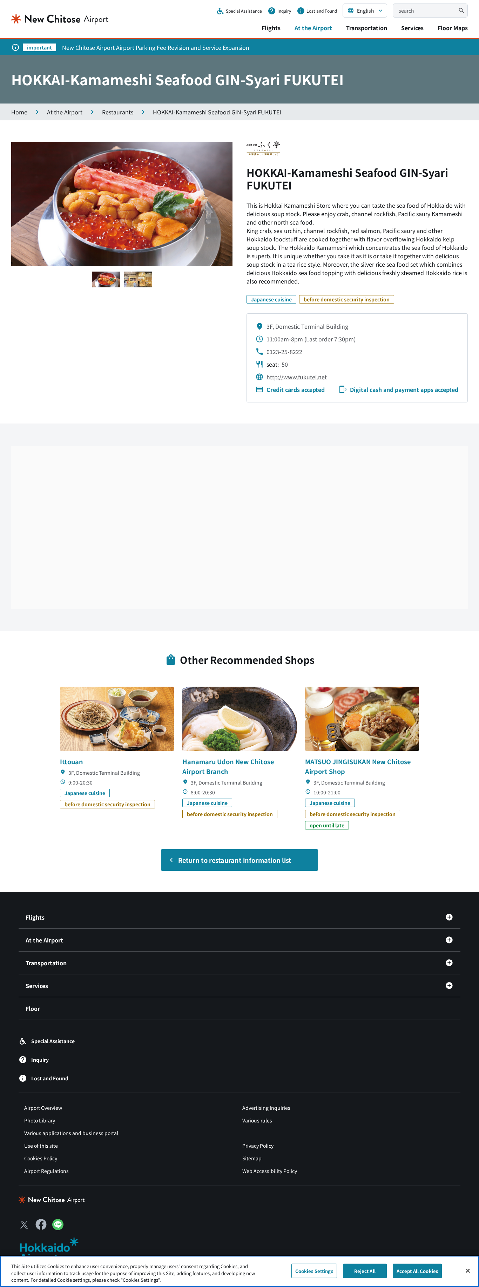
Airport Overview (43, 1107)
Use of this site (41, 1145)
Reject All (365, 1270)
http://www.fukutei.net (297, 377)
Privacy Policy (258, 1145)
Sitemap (252, 1158)
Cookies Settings (314, 1270)
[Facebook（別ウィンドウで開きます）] (41, 1224)
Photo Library (39, 1120)
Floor (33, 1008)
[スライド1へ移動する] (106, 279)
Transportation (366, 28)
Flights (271, 28)
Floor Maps (453, 28)
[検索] (461, 11)
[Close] (467, 1270)
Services (412, 28)
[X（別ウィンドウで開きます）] (24, 1224)
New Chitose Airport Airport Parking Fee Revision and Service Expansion (155, 47)
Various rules (257, 1120)
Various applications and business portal (71, 1132)
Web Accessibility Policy (269, 1170)
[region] (239, 1271)
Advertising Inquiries (266, 1107)
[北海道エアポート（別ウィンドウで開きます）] (55, 1250)
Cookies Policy (40, 1158)
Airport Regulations (46, 1170)
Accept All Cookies (417, 1270)
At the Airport (313, 28)
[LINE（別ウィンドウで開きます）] (57, 1227)
